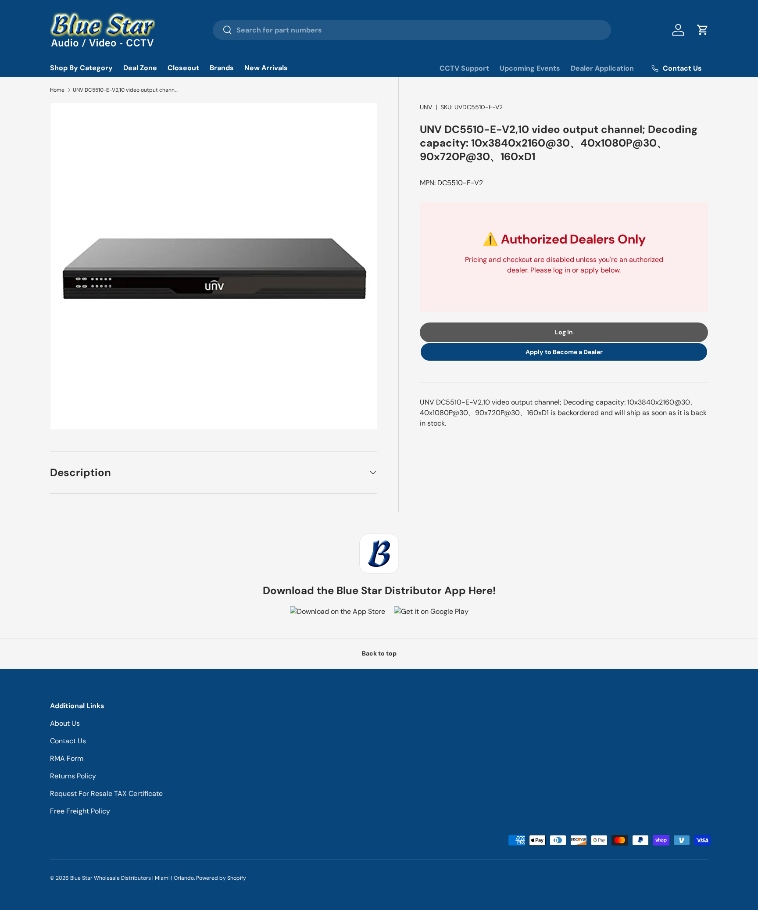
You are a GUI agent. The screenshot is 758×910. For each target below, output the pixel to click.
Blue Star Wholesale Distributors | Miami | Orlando (132, 877)
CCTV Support (464, 68)
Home (57, 90)
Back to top (379, 653)
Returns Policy (73, 776)
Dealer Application (602, 68)
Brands (222, 67)
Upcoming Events (530, 68)
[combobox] (412, 30)
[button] (702, 29)
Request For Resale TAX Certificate (106, 793)
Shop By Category (81, 67)
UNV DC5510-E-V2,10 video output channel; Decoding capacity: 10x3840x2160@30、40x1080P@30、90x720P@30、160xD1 (125, 90)
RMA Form (66, 758)
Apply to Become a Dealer (564, 352)
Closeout (183, 67)
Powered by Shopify (221, 877)
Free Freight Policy (80, 811)
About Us (65, 723)
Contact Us (68, 740)
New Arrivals (266, 67)
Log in (564, 332)
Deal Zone (140, 67)
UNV (426, 107)
